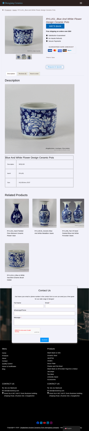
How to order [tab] (34, 73)
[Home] (3, 10)
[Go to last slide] (17, 57)
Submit (44, 340)
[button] (18, 56)
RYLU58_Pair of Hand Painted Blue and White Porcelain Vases (70, 233)
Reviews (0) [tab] (22, 73)
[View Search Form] (85, 3)
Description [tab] (11, 73)
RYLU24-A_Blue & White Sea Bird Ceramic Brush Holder (15, 277)
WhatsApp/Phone (20, 310)
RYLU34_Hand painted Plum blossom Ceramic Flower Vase (15, 233)
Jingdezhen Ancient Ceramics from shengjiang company (39, 427)
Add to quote (55, 26)
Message (17, 317)
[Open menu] (81, 3)
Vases (53, 57)
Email (47, 303)
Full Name (17, 303)
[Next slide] (31, 57)
